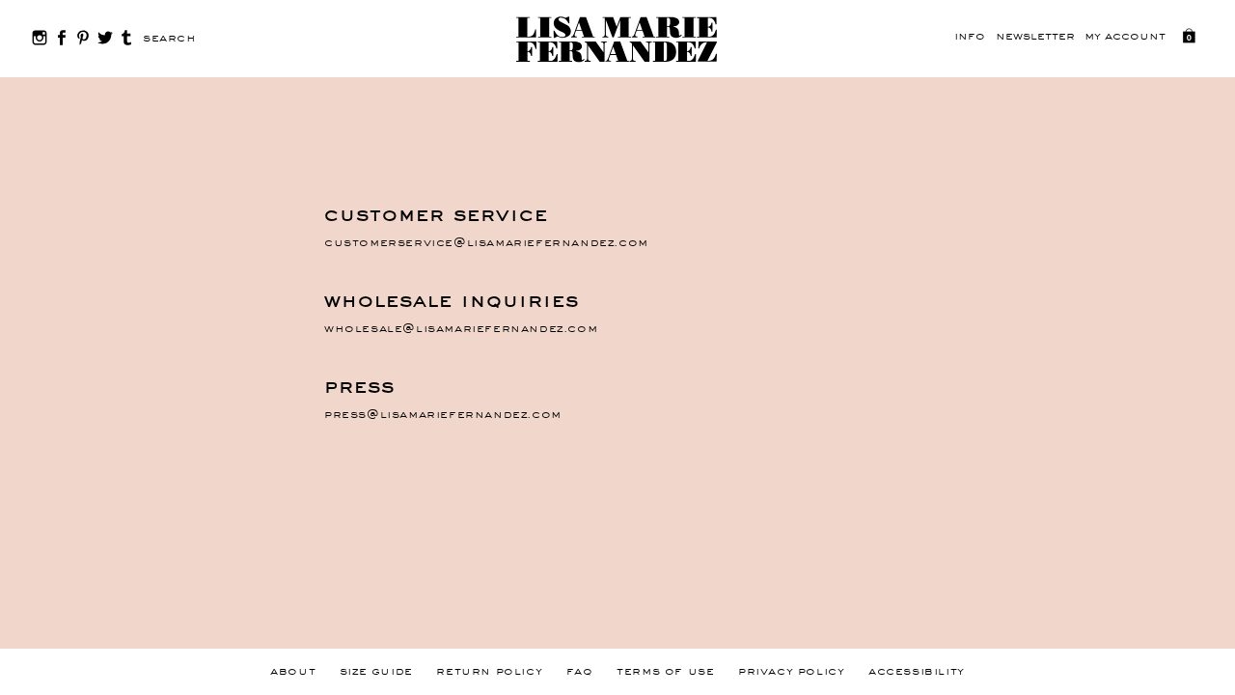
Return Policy (489, 672)
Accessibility (916, 672)
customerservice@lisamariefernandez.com (486, 243)
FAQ (579, 672)
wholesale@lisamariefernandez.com (460, 329)
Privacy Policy (791, 672)
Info (969, 36)
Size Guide (376, 672)
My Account (1125, 36)
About (293, 672)
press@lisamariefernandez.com (443, 415)
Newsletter (1035, 36)
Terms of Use (665, 672)
